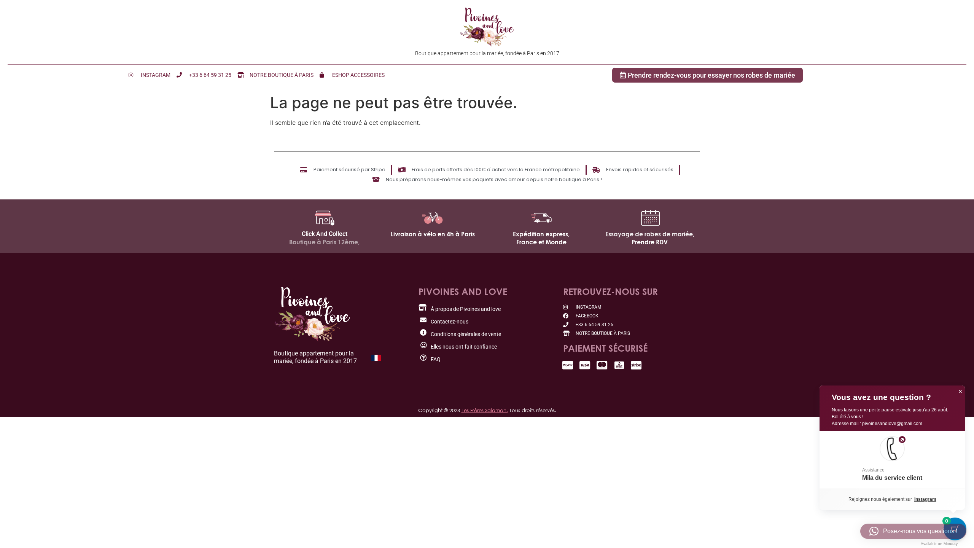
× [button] (960, 391)
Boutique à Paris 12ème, (324, 242)
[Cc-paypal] (568, 365)
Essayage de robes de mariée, (649, 234)
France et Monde (541, 242)
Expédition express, (541, 234)
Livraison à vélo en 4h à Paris (433, 234)
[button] (892, 460)
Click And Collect (324, 233)
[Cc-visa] (585, 365)
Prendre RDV (650, 242)
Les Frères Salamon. (485, 410)
